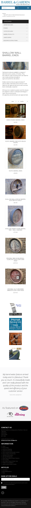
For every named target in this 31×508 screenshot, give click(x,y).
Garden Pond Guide (7, 450)
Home (4, 13)
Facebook (2, 492)
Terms (3, 446)
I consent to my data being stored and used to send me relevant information (15, 483)
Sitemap (24, 502)
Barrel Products (8, 15)
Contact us (6, 427)
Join (3, 487)
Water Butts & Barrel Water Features (10, 458)
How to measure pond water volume (10, 452)
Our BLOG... (5, 470)
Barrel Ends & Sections (18, 15)
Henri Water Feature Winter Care (10, 461)
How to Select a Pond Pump (8, 453)
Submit (16, 7)
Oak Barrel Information (7, 455)
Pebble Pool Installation (8, 462)
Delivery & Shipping (7, 449)
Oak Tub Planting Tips (7, 456)
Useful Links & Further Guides (9, 464)
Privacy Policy (5, 447)
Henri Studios (5, 459)
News (3, 473)
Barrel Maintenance (7, 471)
